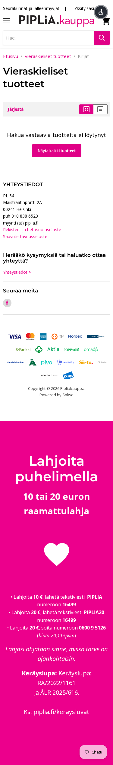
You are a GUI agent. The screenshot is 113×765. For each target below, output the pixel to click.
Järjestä (16, 109)
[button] (101, 12)
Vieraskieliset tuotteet (48, 56)
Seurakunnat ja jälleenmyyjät (31, 8)
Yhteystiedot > (17, 272)
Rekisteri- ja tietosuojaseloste (32, 229)
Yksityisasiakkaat (90, 8)
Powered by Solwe (56, 394)
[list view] (100, 109)
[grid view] (86, 109)
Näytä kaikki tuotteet (57, 150)
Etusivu (10, 56)
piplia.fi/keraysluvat (61, 712)
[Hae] (102, 38)
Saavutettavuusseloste (25, 236)
